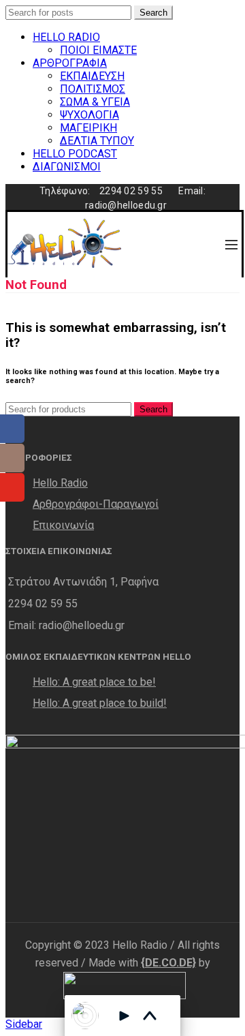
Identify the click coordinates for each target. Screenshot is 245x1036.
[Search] (201, 244)
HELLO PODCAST (75, 153)
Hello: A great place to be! (94, 681)
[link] (168, 962)
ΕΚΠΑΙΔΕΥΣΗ (92, 76)
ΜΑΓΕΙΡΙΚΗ (88, 127)
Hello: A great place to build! (100, 703)
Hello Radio (60, 482)
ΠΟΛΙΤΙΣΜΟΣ (92, 88)
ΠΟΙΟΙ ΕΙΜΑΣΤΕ (98, 50)
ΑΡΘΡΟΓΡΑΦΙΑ (70, 63)
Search (153, 12)
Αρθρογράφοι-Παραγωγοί (96, 504)
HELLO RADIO (66, 37)
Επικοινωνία (63, 525)
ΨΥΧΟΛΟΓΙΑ (89, 114)
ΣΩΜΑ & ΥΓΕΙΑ (95, 101)
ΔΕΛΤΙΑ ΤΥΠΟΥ (97, 140)
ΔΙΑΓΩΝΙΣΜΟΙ (67, 166)
